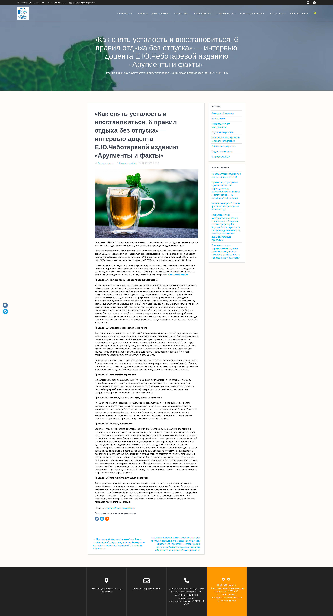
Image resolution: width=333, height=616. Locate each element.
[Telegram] (102, 519)
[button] (315, 13)
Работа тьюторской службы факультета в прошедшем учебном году (226, 206)
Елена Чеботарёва (178, 274)
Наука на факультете (222, 132)
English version (299, 13)
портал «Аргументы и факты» (120, 508)
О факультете (124, 13)
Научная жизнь (225, 13)
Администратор (106, 163)
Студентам (180, 13)
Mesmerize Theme (226, 600)
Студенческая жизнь (252, 13)
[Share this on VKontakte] (97, 519)
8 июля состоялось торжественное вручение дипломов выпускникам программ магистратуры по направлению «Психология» (226, 251)
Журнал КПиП (277, 13)
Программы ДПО (202, 13)
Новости (143, 13)
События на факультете (224, 146)
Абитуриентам (160, 13)
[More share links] (107, 519)
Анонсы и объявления (223, 113)
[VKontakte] (5, 305)
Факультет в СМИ (128, 163)
